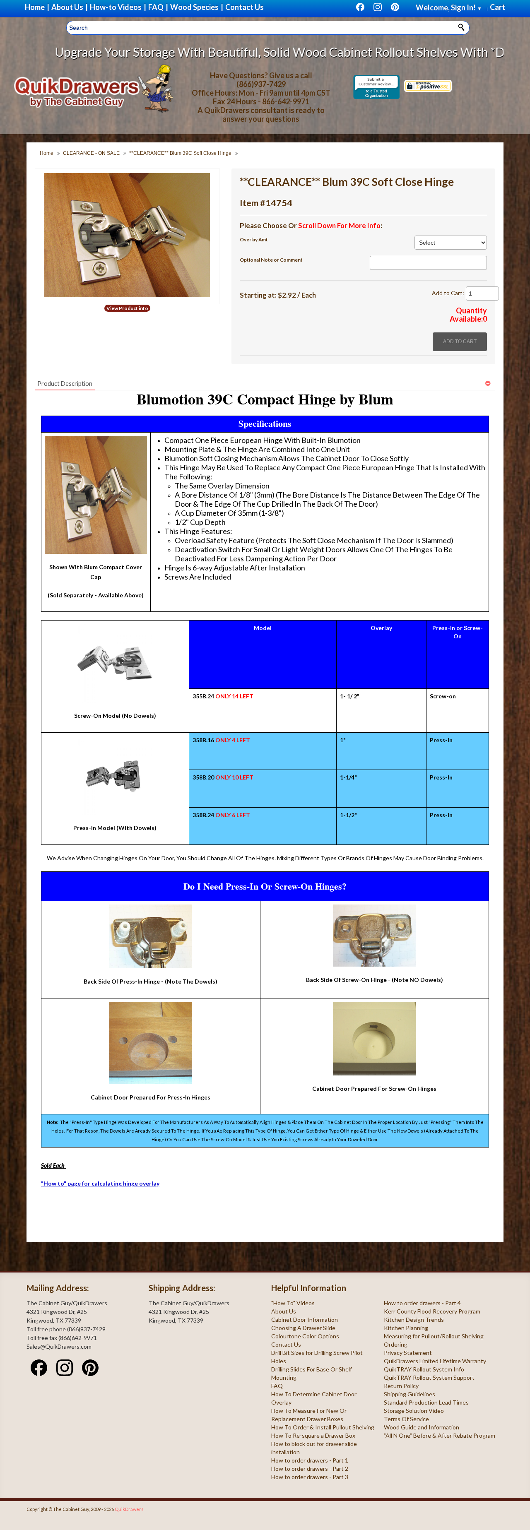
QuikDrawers (129, 1509)
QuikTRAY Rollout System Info (424, 1369)
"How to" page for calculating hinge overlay (100, 1183)
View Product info (127, 308)
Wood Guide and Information (421, 1427)
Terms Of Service (406, 1418)
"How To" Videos (293, 1302)
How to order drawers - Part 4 (422, 1302)
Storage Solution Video (414, 1410)
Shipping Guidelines (409, 1394)
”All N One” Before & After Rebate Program (439, 1435)
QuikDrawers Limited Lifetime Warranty (435, 1360)
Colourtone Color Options (305, 1336)
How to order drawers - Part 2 (309, 1468)
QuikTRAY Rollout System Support (429, 1377)
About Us (283, 1311)
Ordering (395, 1344)
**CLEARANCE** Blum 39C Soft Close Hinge (180, 153)
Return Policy (401, 1385)
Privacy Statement (408, 1352)
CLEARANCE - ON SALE (91, 153)
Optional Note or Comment (271, 260)
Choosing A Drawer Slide (303, 1327)
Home (46, 153)
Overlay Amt (254, 239)
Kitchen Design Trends (414, 1319)
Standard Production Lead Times (426, 1402)
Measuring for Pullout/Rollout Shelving (434, 1336)
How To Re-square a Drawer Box (313, 1435)
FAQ (277, 1385)
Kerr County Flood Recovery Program (432, 1311)
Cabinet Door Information (304, 1319)
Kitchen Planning (406, 1327)
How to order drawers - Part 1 (309, 1460)
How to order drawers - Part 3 (309, 1476)
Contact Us (286, 1344)
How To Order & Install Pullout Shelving (322, 1427)
